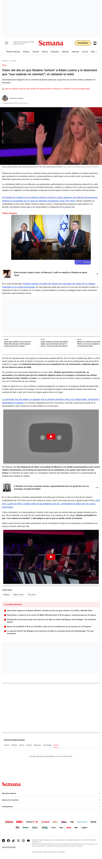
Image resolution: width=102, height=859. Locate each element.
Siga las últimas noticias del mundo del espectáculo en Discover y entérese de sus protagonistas (47, 89)
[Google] (3, 840)
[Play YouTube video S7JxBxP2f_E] (51, 557)
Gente (13, 61)
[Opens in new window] (8, 840)
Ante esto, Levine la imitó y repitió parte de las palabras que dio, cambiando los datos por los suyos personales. (51, 503)
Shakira (6, 595)
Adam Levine (18, 595)
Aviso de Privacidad (11, 847)
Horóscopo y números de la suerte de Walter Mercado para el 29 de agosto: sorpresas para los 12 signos (17, 344)
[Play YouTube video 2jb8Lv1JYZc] (51, 436)
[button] (51, 436)
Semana (5, 61)
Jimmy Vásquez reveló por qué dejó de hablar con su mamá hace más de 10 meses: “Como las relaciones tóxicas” (54, 344)
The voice (31, 595)
